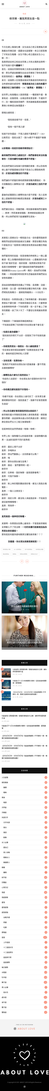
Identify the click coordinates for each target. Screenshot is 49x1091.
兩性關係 (5, 782)
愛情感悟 (5, 907)
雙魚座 (4, 1012)
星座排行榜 (7, 957)
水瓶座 (4, 972)
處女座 (4, 997)
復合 (5, 827)
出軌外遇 (6, 917)
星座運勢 (6, 962)
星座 (3, 937)
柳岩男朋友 (6, 554)
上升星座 (6, 942)
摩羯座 (4, 932)
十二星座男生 (8, 952)
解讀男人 (6, 862)
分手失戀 (6, 822)
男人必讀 (5, 987)
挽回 (5, 832)
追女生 (5, 992)
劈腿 (5, 922)
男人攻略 (6, 852)
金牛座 (4, 1002)
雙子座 (4, 1007)
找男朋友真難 (39, 549)
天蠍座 (4, 812)
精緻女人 (6, 857)
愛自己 (5, 847)
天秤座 (4, 807)
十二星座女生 (8, 947)
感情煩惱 (5, 912)
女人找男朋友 (17, 549)
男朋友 (14, 554)
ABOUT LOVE (26, 1028)
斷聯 (5, 837)
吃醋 (5, 927)
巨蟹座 (4, 882)
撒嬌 (5, 787)
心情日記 (5, 887)
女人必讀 (5, 842)
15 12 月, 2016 (24, 24)
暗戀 (5, 802)
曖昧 (5, 792)
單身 (3, 797)
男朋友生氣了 (34, 554)
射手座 (4, 877)
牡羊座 (4, 977)
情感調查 (5, 897)
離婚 (5, 872)
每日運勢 (5, 967)
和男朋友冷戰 (6, 549)
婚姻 (3, 867)
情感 (24, 14)
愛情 (3, 902)
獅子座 (4, 982)
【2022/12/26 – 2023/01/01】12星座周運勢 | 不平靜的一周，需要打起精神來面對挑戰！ (29, 693)
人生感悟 (5, 777)
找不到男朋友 (28, 549)
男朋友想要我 (23, 554)
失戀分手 (5, 817)
